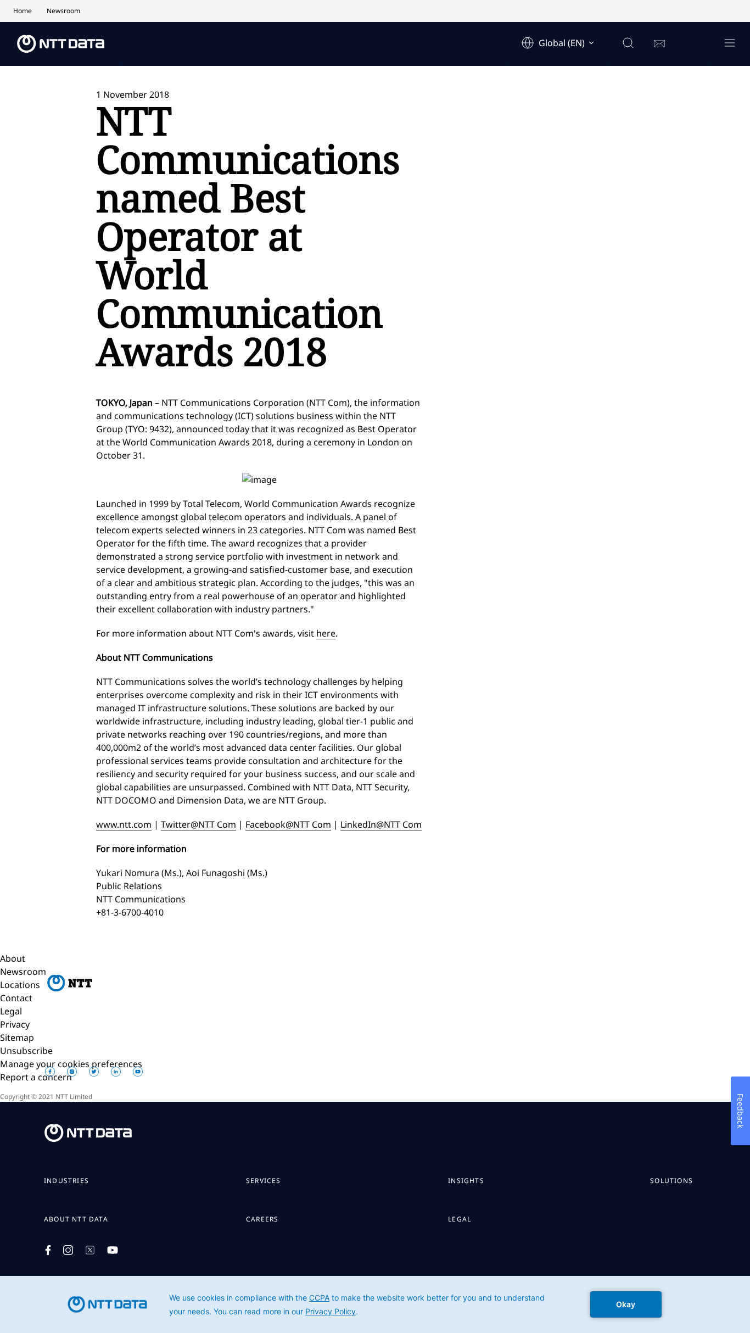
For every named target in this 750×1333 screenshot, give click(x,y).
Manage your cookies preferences (71, 1064)
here (325, 633)
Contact (16, 998)
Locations (20, 985)
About (12, 958)
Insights (466, 1181)
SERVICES (263, 1181)
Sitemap (17, 1037)
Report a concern (36, 1077)
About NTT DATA (76, 1219)
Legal (11, 1011)
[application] (375, 1304)
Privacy (15, 1024)
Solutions (671, 1181)
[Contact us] (659, 44)
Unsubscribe (26, 1051)
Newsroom (23, 972)
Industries (66, 1181)
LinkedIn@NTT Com (381, 824)
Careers (262, 1219)
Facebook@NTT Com (288, 824)
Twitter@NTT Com (198, 824)
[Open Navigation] (729, 43)
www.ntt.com (124, 824)
